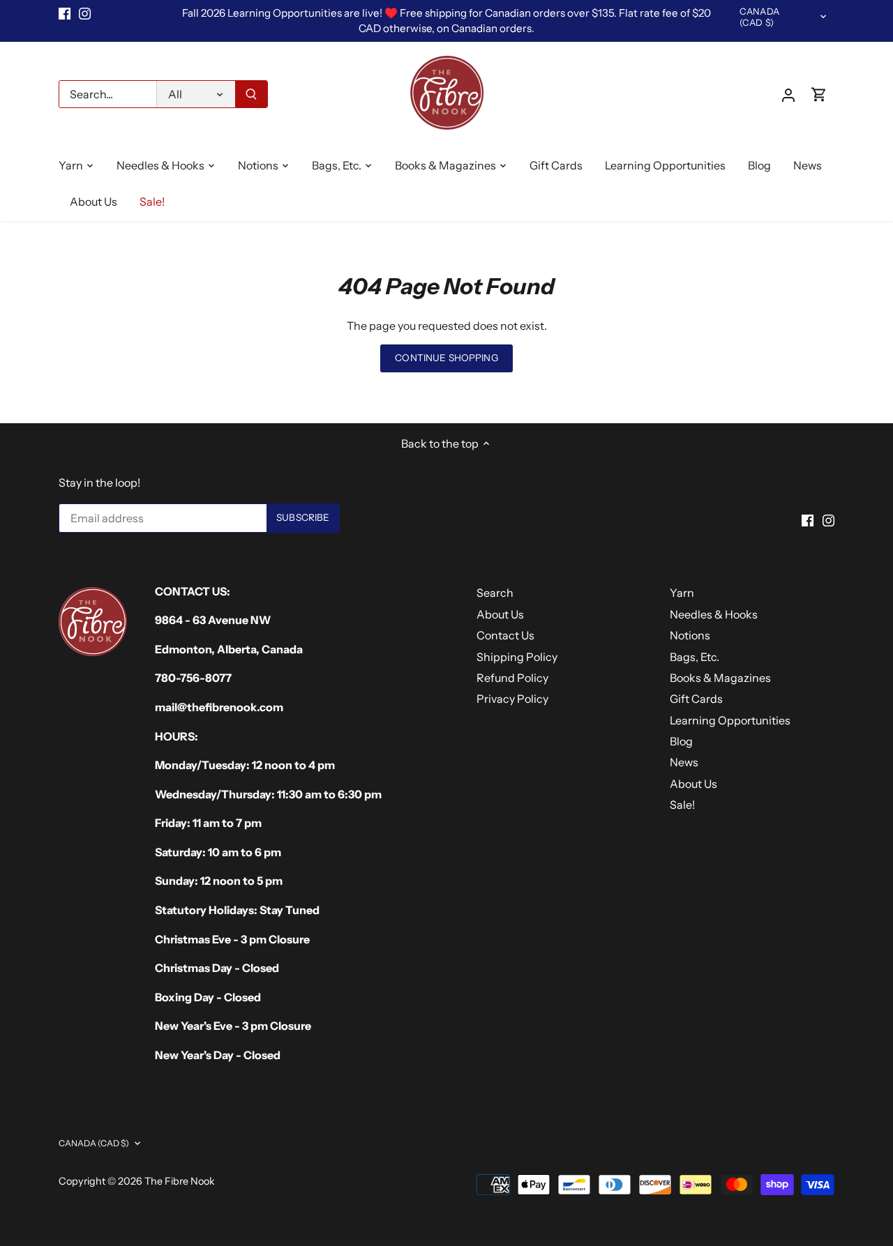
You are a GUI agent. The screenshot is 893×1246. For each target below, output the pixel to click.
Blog (681, 741)
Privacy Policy (512, 699)
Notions (690, 635)
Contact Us (505, 635)
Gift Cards (696, 699)
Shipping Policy (516, 657)
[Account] (788, 94)
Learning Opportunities (730, 720)
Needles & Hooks (714, 614)
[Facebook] (64, 13)
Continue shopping (446, 357)
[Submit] (251, 94)
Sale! (682, 805)
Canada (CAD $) (759, 17)
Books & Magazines (720, 678)
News (684, 762)
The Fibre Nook (179, 1181)
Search (494, 593)
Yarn (682, 593)
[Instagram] (85, 13)
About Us (500, 614)
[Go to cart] (819, 94)
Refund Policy (512, 678)
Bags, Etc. (694, 657)
